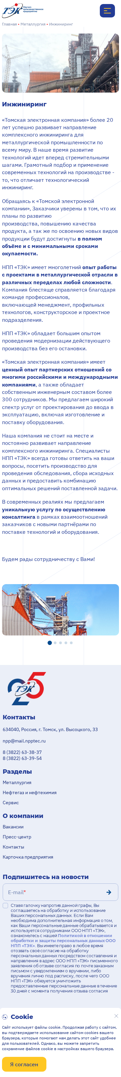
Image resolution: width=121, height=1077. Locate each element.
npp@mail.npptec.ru (24, 741)
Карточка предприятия (28, 857)
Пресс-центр (17, 837)
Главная (9, 24)
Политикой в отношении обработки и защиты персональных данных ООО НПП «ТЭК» (63, 940)
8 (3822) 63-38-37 (22, 752)
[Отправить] (108, 892)
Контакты (13, 847)
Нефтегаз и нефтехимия (29, 792)
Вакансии (13, 827)
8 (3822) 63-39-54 (22, 758)
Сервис (11, 803)
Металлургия (33, 24)
